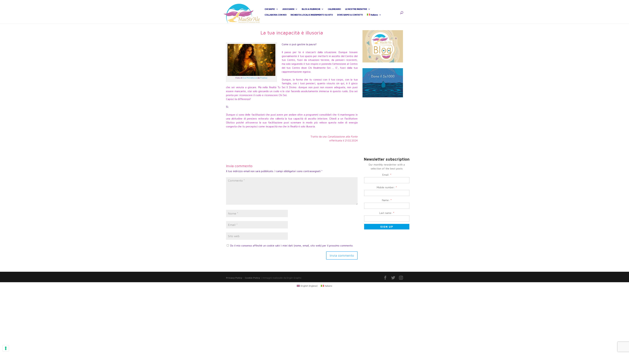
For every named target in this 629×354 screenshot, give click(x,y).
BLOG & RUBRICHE (311, 9)
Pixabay (263, 78)
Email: (386, 174)
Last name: (386, 212)
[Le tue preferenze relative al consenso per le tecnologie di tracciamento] (6, 348)
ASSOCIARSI (288, 9)
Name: (387, 200)
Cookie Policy (252, 277)
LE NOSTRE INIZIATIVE (356, 9)
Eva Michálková (250, 78)
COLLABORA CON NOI (275, 15)
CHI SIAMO (270, 9)
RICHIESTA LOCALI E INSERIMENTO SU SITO (312, 15)
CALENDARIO (334, 9)
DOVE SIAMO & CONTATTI (350, 15)
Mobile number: (387, 187)
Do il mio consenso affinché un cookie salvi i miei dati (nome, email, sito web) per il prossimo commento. (291, 245)
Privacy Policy (234, 277)
